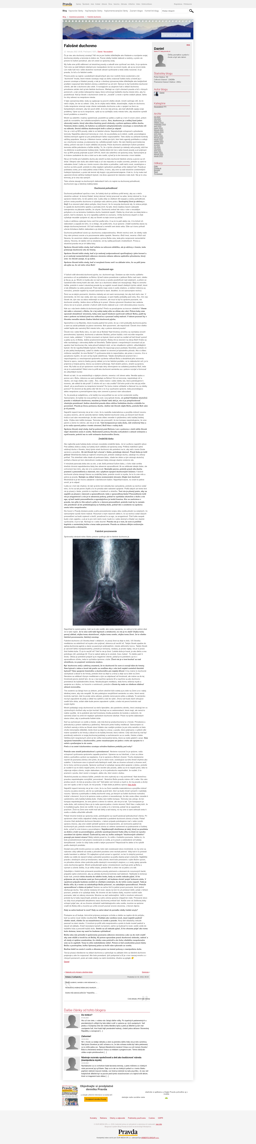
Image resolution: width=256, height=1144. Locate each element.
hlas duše (132, 785)
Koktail (97, 4)
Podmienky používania (137, 1118)
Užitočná (131, 4)
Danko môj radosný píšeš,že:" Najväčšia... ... (81, 993)
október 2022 (159, 132)
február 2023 (158, 130)
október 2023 (159, 123)
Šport (156, 172)
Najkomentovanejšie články (116, 10)
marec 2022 (158, 136)
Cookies (152, 1118)
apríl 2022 (157, 134)
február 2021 (158, 154)
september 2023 (160, 124)
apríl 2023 (157, 126)
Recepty (157, 170)
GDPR (160, 1118)
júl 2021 (157, 145)
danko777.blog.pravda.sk (162, 51)
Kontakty (93, 1118)
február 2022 (158, 137)
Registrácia (178, 4)
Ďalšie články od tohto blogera (85, 1010)
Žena (110, 4)
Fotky (156, 166)
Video (138, 4)
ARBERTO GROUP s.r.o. (150, 1138)
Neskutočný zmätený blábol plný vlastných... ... (82, 988)
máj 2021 (157, 149)
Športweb (85, 4)
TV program (158, 174)
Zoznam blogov (136, 10)
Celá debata (132, 999)
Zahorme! (86, 1036)
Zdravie (104, 4)
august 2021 (158, 143)
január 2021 (158, 156)
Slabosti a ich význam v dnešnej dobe (79, 972)
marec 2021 (158, 152)
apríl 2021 (157, 151)
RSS (188, 45)
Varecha (116, 4)
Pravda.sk (157, 168)
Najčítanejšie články (93, 10)
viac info (159, 1124)
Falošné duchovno (94, 17)
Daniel (100, 52)
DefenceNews (147, 4)
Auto (92, 4)
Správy (78, 4)
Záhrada (124, 4)
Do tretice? (86, 1015)
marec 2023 (158, 128)
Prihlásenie (188, 4)
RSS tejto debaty (144, 999)
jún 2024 (157, 117)
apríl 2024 (157, 121)
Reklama (103, 1118)
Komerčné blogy (152, 10)
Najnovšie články (76, 10)
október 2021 (159, 141)
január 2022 (158, 139)
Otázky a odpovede (117, 1118)
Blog (65, 10)
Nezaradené (108, 52)
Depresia (145, 972)
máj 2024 (157, 119)
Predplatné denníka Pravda (96, 1099)
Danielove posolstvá (76, 17)
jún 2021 (157, 147)
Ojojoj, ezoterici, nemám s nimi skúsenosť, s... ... (82, 982)
